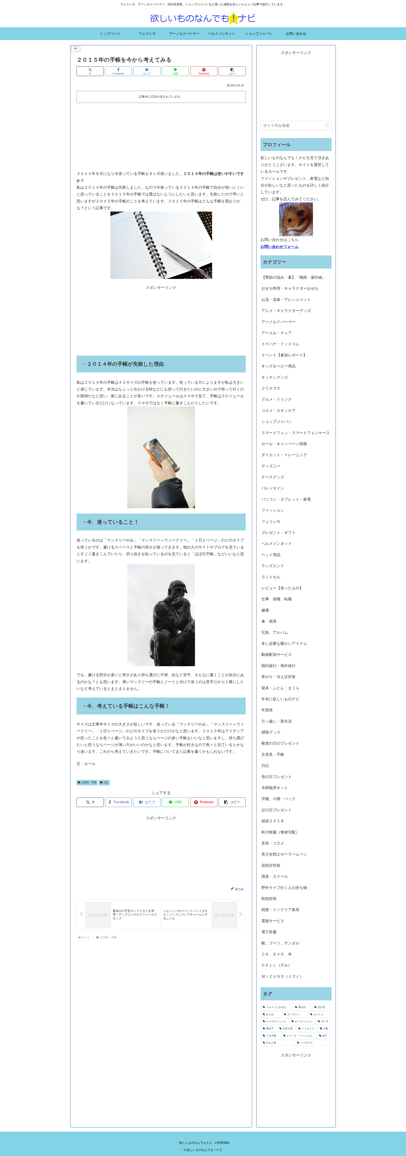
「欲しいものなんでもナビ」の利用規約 (203, 1142)
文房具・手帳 (88, 782)
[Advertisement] (161, 136)
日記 (105, 782)
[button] (232, 71)
